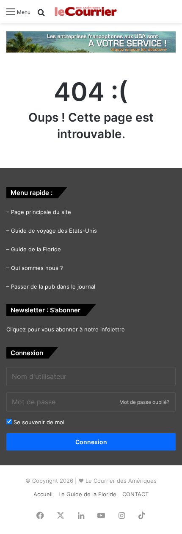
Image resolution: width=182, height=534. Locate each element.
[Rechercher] (41, 15)
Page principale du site (41, 212)
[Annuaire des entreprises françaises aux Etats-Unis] (91, 41)
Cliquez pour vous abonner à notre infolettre (65, 329)
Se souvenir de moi (38, 422)
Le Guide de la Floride (87, 494)
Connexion (91, 441)
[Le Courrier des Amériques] (85, 11)
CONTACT (135, 494)
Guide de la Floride (36, 249)
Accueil (42, 494)
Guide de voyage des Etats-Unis (54, 230)
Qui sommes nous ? (37, 267)
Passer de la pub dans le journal (53, 286)
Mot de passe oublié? (144, 402)
